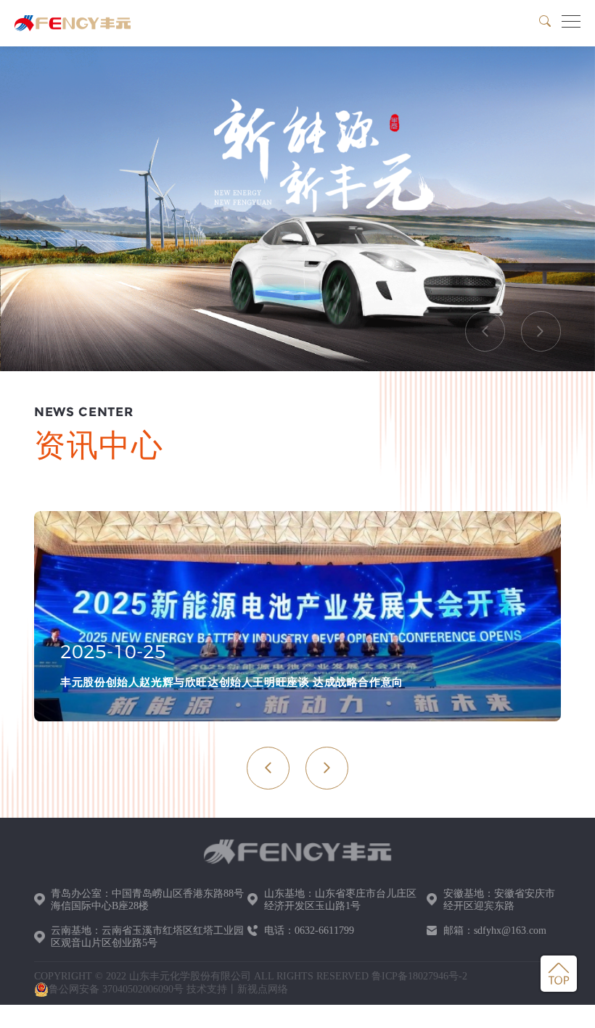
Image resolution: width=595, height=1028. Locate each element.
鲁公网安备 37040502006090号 (116, 989)
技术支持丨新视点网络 (237, 989)
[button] (485, 331)
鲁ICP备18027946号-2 (419, 976)
